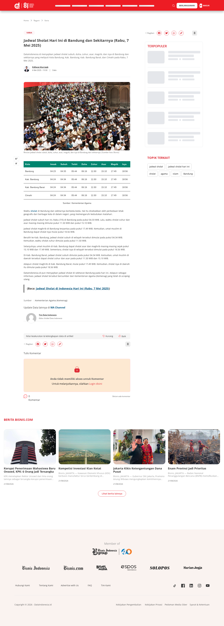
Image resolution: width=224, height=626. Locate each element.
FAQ (90, 585)
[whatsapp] (52, 344)
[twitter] (45, 344)
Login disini (95, 383)
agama (164, 173)
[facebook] (37, 344)
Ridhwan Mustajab (40, 67)
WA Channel (57, 307)
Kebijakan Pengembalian (128, 604)
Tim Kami (106, 585)
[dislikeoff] (104, 336)
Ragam (37, 20)
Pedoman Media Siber (176, 604)
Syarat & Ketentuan (200, 604)
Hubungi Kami (22, 585)
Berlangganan (187, 5)
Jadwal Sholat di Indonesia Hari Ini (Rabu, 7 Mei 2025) (72, 288)
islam (175, 173)
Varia (46, 20)
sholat (34, 210)
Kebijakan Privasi (153, 604)
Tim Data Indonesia (48, 315)
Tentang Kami (46, 585)
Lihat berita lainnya (112, 493)
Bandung (188, 173)
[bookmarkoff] (127, 344)
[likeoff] (120, 336)
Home (26, 20)
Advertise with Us (70, 585)
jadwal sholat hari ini (179, 166)
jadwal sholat (156, 166)
